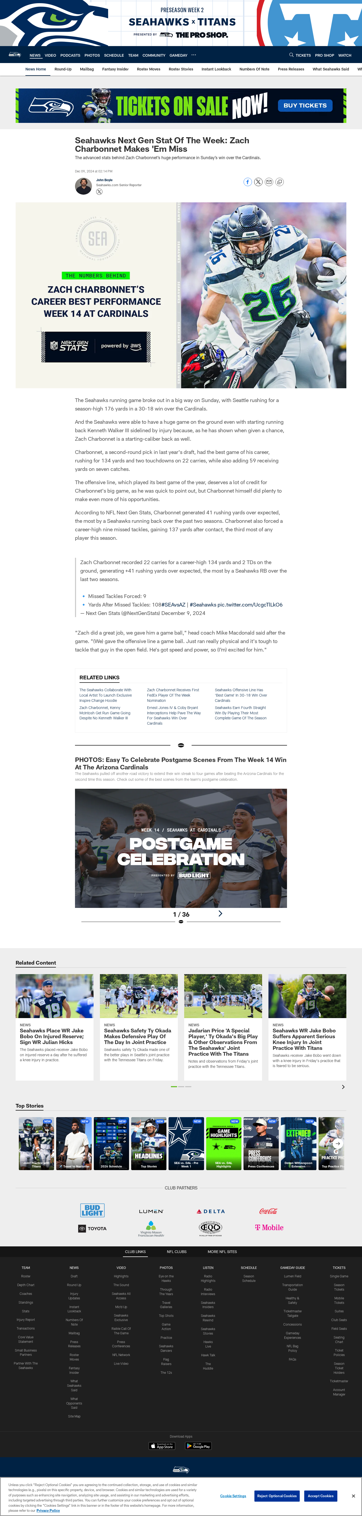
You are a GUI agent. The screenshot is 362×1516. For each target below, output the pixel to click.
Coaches (26, 1293)
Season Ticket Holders (339, 1368)
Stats (25, 1311)
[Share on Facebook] (248, 184)
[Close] (353, 1496)
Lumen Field (292, 1276)
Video (121, 1267)
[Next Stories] (338, 1143)
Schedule (249, 1267)
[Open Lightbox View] (181, 860)
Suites (339, 1311)
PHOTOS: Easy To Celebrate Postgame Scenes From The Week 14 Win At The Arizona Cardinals (180, 763)
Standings (26, 1302)
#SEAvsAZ (173, 604)
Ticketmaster (339, 1381)
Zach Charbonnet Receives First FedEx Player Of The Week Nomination (173, 695)
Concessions (292, 1324)
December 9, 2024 (183, 613)
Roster (25, 1276)
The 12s (166, 1372)
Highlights (121, 1276)
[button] (174, 1087)
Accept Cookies (321, 1496)
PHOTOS (166, 1267)
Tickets (339, 1267)
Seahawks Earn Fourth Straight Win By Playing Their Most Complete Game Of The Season (241, 712)
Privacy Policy (48, 1510)
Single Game (339, 1276)
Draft (74, 1276)
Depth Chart (25, 1285)
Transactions (26, 1328)
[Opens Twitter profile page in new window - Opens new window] (99, 192)
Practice (166, 1337)
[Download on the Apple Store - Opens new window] (162, 1446)
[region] (181, 1496)
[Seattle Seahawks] (181, 1470)
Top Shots (166, 1315)
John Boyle (104, 180)
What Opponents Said (74, 1403)
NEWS (74, 1267)
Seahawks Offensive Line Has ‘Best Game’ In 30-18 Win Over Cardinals (241, 695)
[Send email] (269, 184)
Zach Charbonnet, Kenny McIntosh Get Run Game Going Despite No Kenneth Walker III (105, 712)
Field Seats (339, 1328)
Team (26, 1267)
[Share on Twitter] (258, 184)
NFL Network (121, 1355)
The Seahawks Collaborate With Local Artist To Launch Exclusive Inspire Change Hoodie (106, 695)
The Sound (121, 1285)
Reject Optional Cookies (277, 1496)
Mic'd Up (121, 1307)
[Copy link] (279, 182)
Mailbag (74, 1333)
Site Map (74, 1416)
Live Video (121, 1363)
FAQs (292, 1359)
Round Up (74, 1285)
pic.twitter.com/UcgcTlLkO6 (250, 604)
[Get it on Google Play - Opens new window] (198, 1448)
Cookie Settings (233, 1496)
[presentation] (344, 1087)
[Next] (220, 913)
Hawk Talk (208, 1355)
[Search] (291, 54)
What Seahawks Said (74, 1385)
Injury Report (26, 1319)
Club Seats (339, 1320)
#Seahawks (203, 604)
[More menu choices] (194, 55)
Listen (208, 1267)
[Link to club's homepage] (14, 54)
